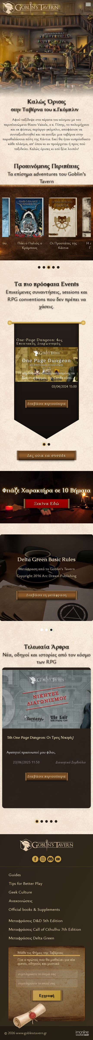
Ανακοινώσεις (20, 900)
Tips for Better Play (25, 883)
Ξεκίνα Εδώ (46, 503)
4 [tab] (53, 267)
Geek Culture (20, 892)
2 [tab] (44, 267)
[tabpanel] (29, 225)
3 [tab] (48, 267)
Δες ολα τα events (46, 455)
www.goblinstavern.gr (31, 1032)
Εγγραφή (46, 995)
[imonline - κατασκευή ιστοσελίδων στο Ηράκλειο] (82, 1033)
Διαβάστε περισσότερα (46, 776)
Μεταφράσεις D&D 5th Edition (36, 920)
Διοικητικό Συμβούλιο (71, 762)
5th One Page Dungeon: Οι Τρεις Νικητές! (40, 737)
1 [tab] (39, 267)
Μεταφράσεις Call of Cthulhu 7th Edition (45, 929)
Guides (15, 874)
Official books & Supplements (34, 909)
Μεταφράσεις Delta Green (31, 937)
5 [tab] (58, 267)
